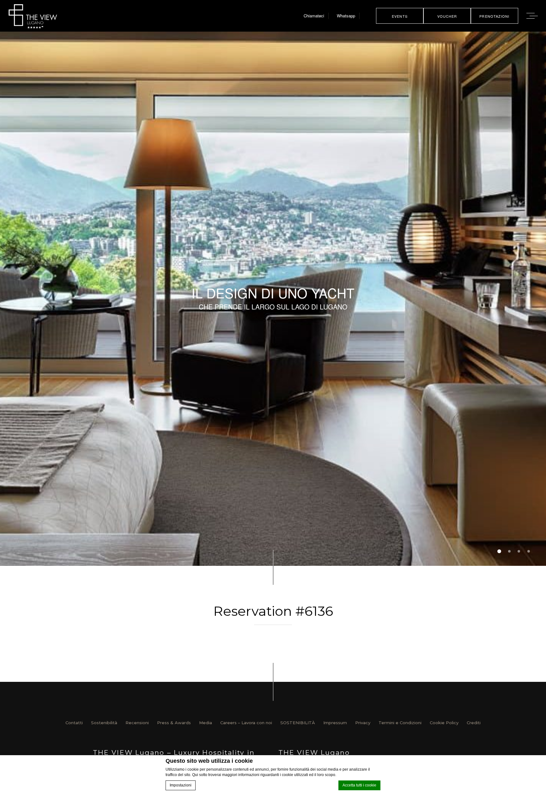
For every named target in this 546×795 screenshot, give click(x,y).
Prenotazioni (494, 16)
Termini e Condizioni (400, 722)
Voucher (447, 16)
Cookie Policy (444, 722)
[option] (273, 299)
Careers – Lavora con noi (246, 722)
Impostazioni (180, 785)
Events (400, 16)
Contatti (74, 722)
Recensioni (137, 722)
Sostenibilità (104, 722)
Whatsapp (346, 16)
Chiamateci (314, 16)
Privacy (362, 722)
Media (205, 722)
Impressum (335, 722)
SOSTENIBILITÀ (297, 722)
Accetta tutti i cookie (359, 785)
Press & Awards (174, 722)
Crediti (474, 722)
